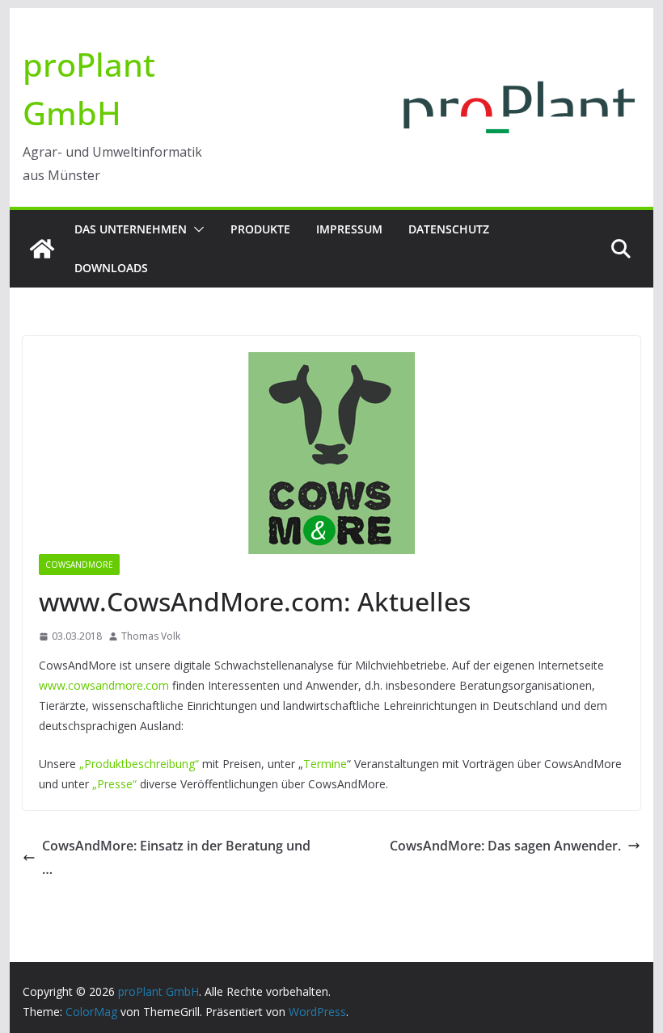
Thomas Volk (150, 636)
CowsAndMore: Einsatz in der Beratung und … (176, 857)
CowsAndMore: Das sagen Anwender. (505, 846)
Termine (325, 763)
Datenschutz (448, 229)
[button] (196, 229)
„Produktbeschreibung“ (139, 763)
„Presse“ (114, 784)
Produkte (260, 229)
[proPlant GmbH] (42, 248)
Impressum (349, 229)
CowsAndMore (79, 564)
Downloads (111, 267)
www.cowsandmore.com (104, 685)
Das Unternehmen (130, 229)
